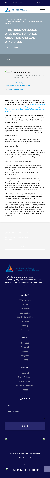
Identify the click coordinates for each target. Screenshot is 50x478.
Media (13, 19)
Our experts (25, 308)
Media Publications (25, 385)
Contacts (25, 330)
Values (25, 304)
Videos (25, 390)
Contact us (36, 3)
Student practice (18, 3)
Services (25, 343)
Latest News (21, 19)
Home (7, 19)
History (25, 325)
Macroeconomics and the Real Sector (17, 85)
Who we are (25, 300)
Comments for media (16, 89)
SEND (25, 426)
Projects (25, 355)
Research (25, 347)
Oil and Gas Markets (17, 83)
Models (25, 351)
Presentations (25, 381)
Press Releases (25, 377)
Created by (25, 464)
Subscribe (25, 247)
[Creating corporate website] (25, 470)
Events (25, 360)
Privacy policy (25, 457)
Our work (25, 321)
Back (8, 60)
